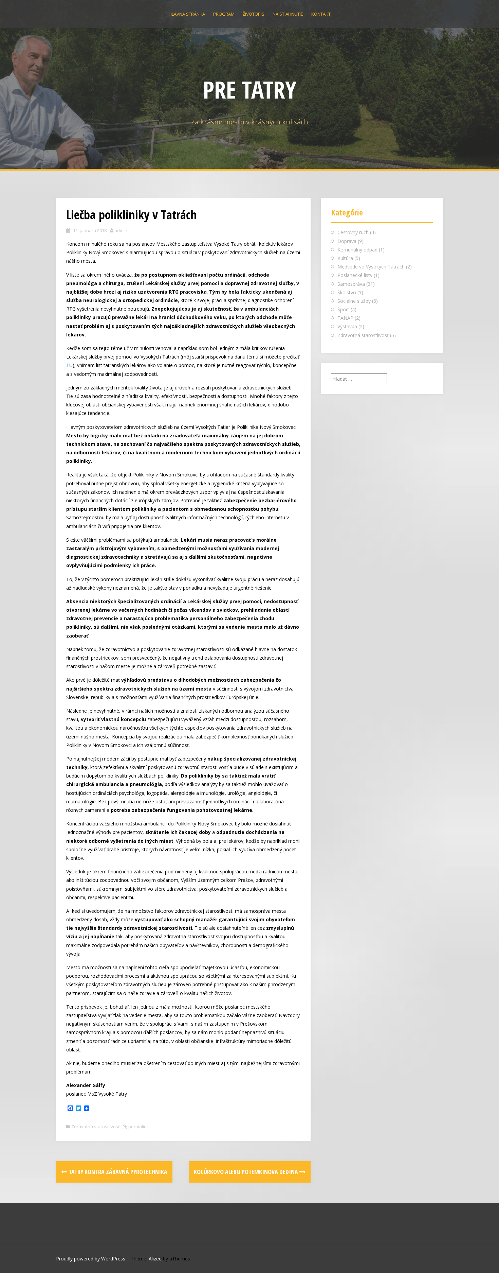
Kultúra (345, 258)
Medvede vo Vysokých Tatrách (371, 266)
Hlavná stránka (187, 14)
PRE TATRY (249, 89)
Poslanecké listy (354, 275)
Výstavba (347, 326)
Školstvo (346, 292)
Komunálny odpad (357, 249)
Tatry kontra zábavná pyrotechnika (117, 1172)
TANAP (345, 318)
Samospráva (351, 284)
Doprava (346, 241)
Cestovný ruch (353, 232)
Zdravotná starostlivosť (95, 1126)
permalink (138, 1126)
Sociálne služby (354, 301)
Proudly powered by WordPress (90, 1258)
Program (224, 14)
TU (69, 365)
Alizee (155, 1258)
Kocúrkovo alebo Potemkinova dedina (246, 1172)
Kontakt (321, 14)
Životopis (253, 14)
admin (120, 230)
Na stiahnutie (288, 14)
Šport (343, 309)
